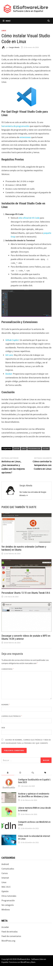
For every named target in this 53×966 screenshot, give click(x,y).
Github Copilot (12, 340)
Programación (8, 900)
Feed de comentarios (11, 936)
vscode (46, 448)
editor (16, 448)
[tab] (7, 772)
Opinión (5, 891)
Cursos (4, 873)
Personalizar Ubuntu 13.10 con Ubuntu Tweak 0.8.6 (25, 592)
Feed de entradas (9, 931)
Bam (33, 962)
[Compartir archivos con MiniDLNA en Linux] (8, 822)
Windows (5, 909)
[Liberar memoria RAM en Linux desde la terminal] (8, 808)
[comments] (32, 772)
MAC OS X (5, 886)
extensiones (25, 137)
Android (5, 864)
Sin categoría (7, 905)
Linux (3, 30)
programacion (34, 448)
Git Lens (9, 355)
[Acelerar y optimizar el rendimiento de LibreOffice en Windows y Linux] (8, 794)
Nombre (5, 704)
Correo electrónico (11, 716)
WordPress (25, 962)
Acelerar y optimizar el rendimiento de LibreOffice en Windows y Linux (33, 795)
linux (24, 448)
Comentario (7, 669)
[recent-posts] (20, 772)
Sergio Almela (14, 47)
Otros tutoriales (8, 895)
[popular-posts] (7, 772)
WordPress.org (8, 940)
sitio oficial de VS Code (28, 217)
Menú (8, 21)
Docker (8, 373)
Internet (5, 877)
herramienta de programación (15, 126)
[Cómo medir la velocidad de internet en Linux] (8, 836)
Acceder (5, 927)
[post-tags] (45, 772)
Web (3, 728)
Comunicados (7, 868)
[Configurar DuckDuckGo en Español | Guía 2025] (8, 780)
